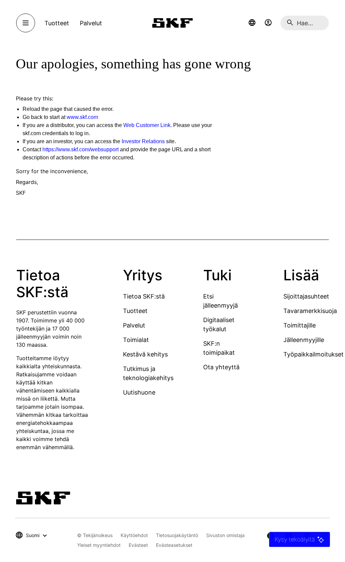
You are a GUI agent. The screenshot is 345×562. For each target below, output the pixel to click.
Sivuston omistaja (225, 535)
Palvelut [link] (91, 23)
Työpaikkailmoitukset (313, 354)
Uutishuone (139, 392)
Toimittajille (299, 325)
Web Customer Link (146, 125)
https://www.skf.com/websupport (80, 149)
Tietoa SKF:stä (144, 296)
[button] (252, 23)
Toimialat (136, 339)
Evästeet (138, 545)
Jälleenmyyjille (303, 339)
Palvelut (134, 325)
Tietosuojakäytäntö (177, 535)
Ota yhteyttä (221, 367)
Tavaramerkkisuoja (310, 310)
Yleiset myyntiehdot (99, 545)
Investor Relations (143, 141)
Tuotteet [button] (56, 23)
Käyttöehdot (134, 535)
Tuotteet (135, 310)
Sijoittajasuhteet (306, 296)
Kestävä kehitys (145, 354)
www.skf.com (82, 117)
